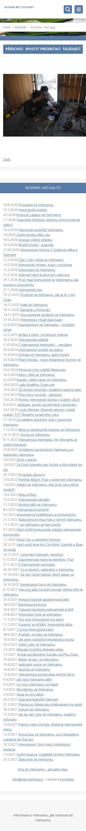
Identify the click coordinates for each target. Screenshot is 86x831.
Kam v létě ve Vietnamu (37, 374)
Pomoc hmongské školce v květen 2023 (49, 399)
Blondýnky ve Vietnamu (34, 689)
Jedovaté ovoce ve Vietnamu (40, 664)
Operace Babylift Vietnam (38, 699)
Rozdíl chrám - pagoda (36, 245)
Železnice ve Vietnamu (35, 759)
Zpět (6, 159)
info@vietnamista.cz (27, 779)
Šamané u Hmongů (34, 309)
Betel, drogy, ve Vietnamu (38, 659)
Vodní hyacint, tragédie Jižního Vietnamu (48, 754)
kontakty (67, 779)
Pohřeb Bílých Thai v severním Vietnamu (50, 479)
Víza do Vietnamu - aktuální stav (43, 769)
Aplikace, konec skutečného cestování (46, 404)
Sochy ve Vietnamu (35, 434)
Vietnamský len (30, 289)
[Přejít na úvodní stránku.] (19, 7)
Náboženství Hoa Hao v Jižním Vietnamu (50, 519)
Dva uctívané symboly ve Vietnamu (47, 314)
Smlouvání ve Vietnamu (37, 269)
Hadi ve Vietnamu (34, 304)
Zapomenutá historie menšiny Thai (45, 559)
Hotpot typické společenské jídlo (43, 599)
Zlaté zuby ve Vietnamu (37, 644)
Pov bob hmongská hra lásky (41, 619)
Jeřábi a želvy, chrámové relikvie (43, 334)
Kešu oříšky (27, 494)
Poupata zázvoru (31, 474)
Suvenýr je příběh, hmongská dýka (45, 624)
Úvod (6, 27)
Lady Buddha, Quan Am (36, 384)
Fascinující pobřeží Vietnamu (41, 230)
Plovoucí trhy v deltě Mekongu (42, 369)
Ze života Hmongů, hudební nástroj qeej (49, 389)
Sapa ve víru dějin (30, 694)
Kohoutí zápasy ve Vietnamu (38, 215)
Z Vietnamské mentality (36, 564)
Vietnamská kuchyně (32, 509)
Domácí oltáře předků (35, 240)
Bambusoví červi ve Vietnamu (43, 584)
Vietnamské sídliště (33, 339)
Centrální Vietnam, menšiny (41, 554)
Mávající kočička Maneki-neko (39, 649)
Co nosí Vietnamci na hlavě (37, 684)
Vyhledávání (68, 9)
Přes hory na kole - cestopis (40, 394)
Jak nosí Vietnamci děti (34, 679)
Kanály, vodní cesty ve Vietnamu (41, 379)
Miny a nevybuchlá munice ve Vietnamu (49, 429)
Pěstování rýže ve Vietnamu (40, 614)
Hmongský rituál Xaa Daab (41, 319)
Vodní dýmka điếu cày (33, 235)
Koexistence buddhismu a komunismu (46, 514)
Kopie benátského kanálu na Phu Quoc (48, 654)
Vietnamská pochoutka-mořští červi (46, 674)
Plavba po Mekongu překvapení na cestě (50, 704)
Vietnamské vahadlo (34, 499)
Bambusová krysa (32, 604)
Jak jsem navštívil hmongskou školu (46, 639)
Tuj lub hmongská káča (34, 629)
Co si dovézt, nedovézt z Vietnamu (47, 569)
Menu (79, 9)
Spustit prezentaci (43, 49)
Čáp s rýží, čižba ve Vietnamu (40, 260)
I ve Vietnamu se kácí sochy (40, 524)
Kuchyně (20, 27)
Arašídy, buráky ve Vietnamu (40, 634)
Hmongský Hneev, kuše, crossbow (45, 264)
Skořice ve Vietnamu (34, 669)
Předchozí (15, 49)
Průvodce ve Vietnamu (36, 205)
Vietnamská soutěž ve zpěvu (40, 349)
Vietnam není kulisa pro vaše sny (44, 274)
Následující (70, 49)
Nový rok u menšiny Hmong (38, 539)
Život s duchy (26, 459)
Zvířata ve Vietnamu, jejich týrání (44, 354)
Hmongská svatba (33, 210)
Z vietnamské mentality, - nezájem (45, 344)
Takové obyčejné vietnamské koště (45, 609)
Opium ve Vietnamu (33, 709)
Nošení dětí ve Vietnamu (37, 504)
